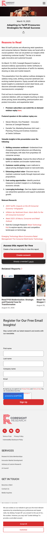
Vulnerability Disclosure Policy (13, 440)
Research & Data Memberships (12, 456)
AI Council (5, 468)
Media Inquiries (7, 493)
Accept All (23, 524)
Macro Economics (26, 236)
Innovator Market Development (12, 460)
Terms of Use (37, 389)
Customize (23, 530)
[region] (23, 518)
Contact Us (5, 489)
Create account (23, 255)
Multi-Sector (28, 239)
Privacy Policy (26, 389)
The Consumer (18, 239)
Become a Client (7, 485)
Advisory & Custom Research (11, 464)
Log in (31, 262)
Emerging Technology (10, 236)
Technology (38, 239)
